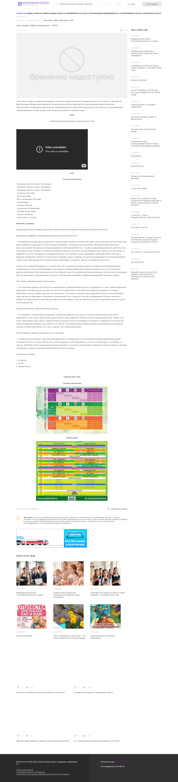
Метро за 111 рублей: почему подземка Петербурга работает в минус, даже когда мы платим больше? (146, 201)
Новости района (33, 20)
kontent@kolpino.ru (32, 523)
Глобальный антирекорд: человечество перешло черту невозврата (66, 595)
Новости (21, 13)
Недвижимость (111, 13)
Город (138, 13)
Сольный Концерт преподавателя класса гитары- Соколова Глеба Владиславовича (145, 143)
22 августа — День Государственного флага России (145, 216)
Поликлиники (127, 13)
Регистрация (152, 4)
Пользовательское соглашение (30, 772)
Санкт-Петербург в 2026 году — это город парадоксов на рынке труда (69, 637)
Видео (53, 13)
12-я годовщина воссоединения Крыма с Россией (96, 741)
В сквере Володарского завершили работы (93, 692)
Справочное (148, 13)
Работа (61, 13)
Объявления (72, 13)
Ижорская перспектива (28, 509)
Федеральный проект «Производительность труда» (29, 594)
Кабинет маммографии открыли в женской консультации (42, 741)
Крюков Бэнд (137, 166)
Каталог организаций (90, 13)
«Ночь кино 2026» (139, 188)
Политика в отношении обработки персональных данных (42, 774)
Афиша (30, 13)
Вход (133, 4)
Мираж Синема (42, 13)
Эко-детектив (137, 262)
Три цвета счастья (139, 227)
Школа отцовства (24, 636)
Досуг (158, 13)
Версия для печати (119, 509)
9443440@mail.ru (122, 762)
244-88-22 (119, 766)
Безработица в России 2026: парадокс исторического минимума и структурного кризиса (144, 275)
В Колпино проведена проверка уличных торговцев (40, 692)
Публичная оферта (24, 770)
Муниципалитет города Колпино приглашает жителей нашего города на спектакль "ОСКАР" (146, 239)
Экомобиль (136, 156)
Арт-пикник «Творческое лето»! (145, 252)
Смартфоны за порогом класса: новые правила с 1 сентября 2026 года (107, 594)
